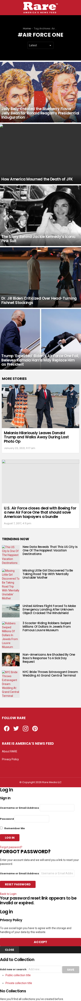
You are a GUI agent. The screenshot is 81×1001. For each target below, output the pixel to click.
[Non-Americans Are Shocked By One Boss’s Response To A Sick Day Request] (11, 659)
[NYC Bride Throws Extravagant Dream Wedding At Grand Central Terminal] (11, 684)
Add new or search (13, 969)
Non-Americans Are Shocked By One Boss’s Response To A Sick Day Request (49, 658)
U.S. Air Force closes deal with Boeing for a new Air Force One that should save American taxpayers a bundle (40, 512)
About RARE (9, 751)
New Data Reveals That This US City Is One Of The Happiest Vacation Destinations (50, 550)
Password (7, 819)
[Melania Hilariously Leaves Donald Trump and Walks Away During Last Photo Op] (40, 406)
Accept (40, 942)
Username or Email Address (19, 808)
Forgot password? (11, 847)
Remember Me (14, 828)
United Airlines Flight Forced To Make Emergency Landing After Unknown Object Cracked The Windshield (49, 609)
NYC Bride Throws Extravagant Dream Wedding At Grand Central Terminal (50, 674)
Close (9, 950)
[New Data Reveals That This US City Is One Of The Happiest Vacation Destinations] (11, 555)
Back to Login (8, 893)
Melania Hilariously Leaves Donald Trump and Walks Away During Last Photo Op (36, 437)
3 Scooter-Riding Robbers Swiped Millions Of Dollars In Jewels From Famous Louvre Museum (47, 626)
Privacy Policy (10, 759)
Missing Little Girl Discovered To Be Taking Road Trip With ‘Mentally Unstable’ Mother (48, 574)
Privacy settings (12, 767)
